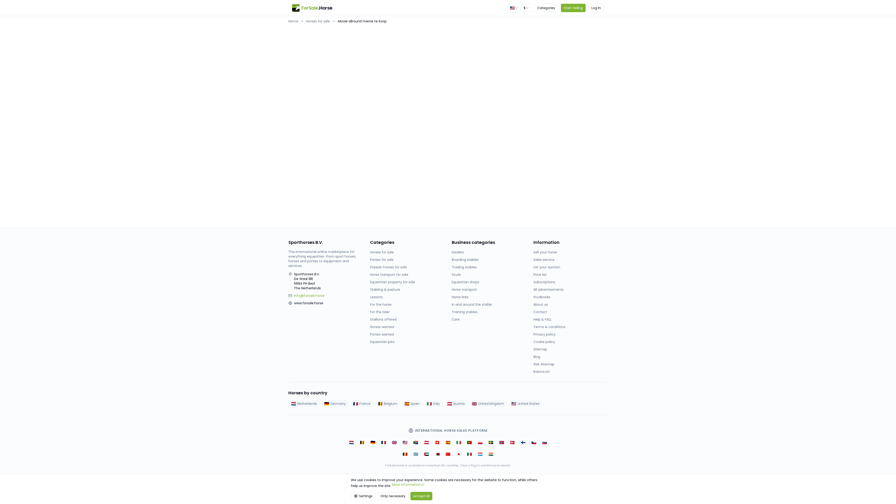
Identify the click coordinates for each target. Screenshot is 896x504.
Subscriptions (544, 282)
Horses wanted (382, 327)
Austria (459, 403)
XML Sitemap (543, 364)
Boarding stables (465, 259)
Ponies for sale (382, 259)
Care (456, 319)
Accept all (421, 496)
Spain (415, 403)
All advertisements (548, 289)
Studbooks (541, 297)
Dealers (458, 252)
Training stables (464, 312)
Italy (436, 403)
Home (293, 21)
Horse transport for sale (389, 274)
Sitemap (540, 349)
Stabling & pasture (385, 289)
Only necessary (393, 496)
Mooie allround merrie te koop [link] (362, 21)
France (365, 403)
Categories (546, 8)
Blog (536, 356)
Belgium (390, 403)
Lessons (376, 297)
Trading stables (464, 267)
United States (528, 403)
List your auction (546, 267)
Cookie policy (544, 342)
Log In (596, 8)
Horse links (460, 297)
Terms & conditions (549, 327)
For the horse (381, 304)
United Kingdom (491, 403)
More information (406, 484)
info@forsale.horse (309, 295)
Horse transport (464, 289)
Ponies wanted (382, 334)
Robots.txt (541, 371)
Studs (456, 274)
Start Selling (573, 8)
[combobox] (514, 8)
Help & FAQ (542, 319)
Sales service (543, 259)
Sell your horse (545, 252)
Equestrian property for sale (392, 282)
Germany (338, 403)
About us (540, 304)
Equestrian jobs (382, 342)
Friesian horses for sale (388, 267)
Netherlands (307, 403)
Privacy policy (544, 334)
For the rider (380, 312)
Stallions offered (383, 319)
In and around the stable (472, 304)
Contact (540, 312)
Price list (540, 274)
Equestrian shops (465, 282)
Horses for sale (318, 21)
